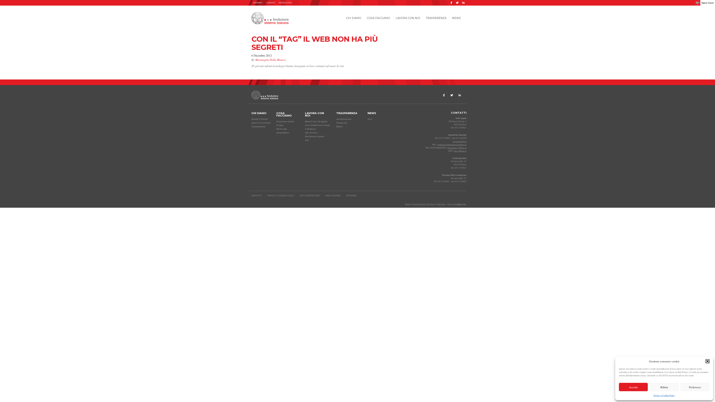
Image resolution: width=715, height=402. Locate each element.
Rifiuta (664, 387)
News (456, 18)
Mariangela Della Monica (270, 60)
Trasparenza (436, 18)
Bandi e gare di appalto (316, 121)
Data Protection (310, 195)
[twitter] (457, 3)
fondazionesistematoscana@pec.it (452, 144)
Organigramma (258, 126)
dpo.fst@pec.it (460, 150)
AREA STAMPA (333, 195)
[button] (707, 361)
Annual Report (282, 132)
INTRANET (258, 2)
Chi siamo (353, 18)
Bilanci (339, 126)
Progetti (279, 125)
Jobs (307, 139)
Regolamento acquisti (314, 136)
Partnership (281, 128)
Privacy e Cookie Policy (664, 395)
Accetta (633, 387)
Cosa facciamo (378, 18)
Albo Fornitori (311, 132)
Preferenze (695, 387)
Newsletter (285, 2)
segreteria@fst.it (459, 141)
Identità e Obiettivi (259, 118)
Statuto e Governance (261, 122)
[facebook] (451, 3)
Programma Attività (285, 121)
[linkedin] (463, 3)
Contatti (270, 2)
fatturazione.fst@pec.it (456, 147)
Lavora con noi (408, 18)
